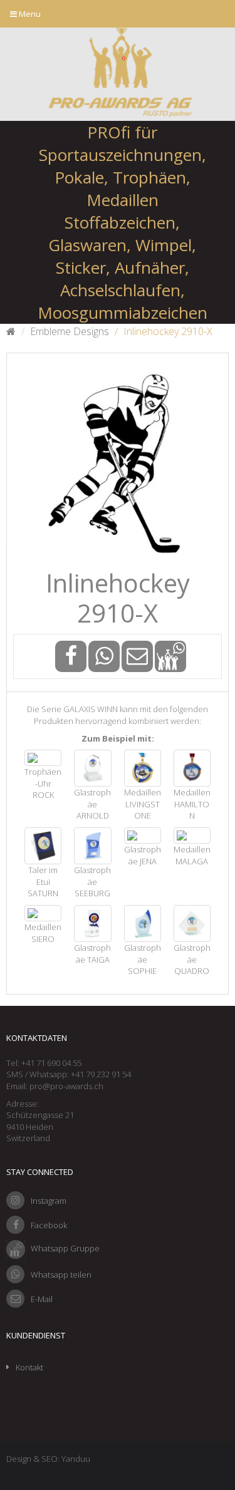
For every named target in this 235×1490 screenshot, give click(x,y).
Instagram (48, 1200)
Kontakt (29, 1367)
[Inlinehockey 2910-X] (117, 464)
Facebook (49, 1225)
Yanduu (75, 1458)
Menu (29, 13)
